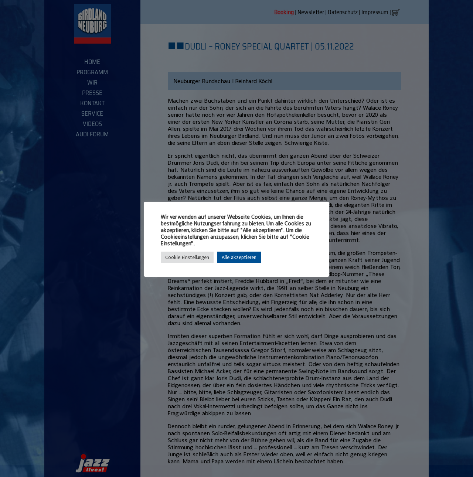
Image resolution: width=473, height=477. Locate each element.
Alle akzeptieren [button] (239, 257)
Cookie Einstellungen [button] (187, 257)
